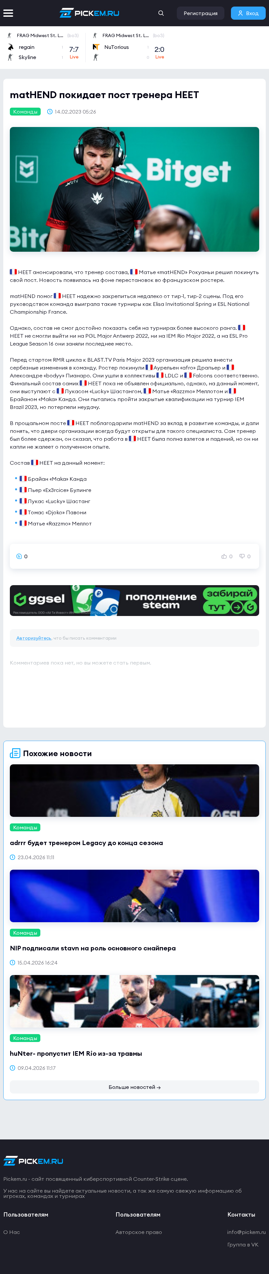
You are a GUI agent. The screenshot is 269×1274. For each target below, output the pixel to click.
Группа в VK (243, 1244)
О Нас (11, 1232)
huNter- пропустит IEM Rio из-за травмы (76, 1053)
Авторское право (138, 1232)
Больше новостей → (135, 1087)
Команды (25, 111)
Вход (252, 13)
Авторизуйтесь (33, 638)
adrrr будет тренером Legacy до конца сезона (86, 843)
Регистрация (200, 13)
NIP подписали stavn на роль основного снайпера (93, 948)
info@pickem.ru (246, 1232)
